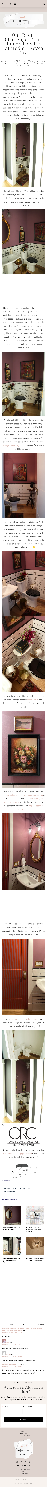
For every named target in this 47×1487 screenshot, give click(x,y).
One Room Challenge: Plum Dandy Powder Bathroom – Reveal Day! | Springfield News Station (22, 1329)
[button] (44, 4)
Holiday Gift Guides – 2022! (11, 1364)
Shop (23, 1471)
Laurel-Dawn (32, 699)
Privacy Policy (23, 1465)
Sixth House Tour (23, 1469)
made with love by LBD (23, 1483)
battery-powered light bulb (13, 445)
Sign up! (23, 1419)
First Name (27, 1406)
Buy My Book (23, 1473)
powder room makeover (29, 64)
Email (6, 1406)
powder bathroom (25, 64)
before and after (13, 62)
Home (23, 1431)
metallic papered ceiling (32, 794)
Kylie (7, 1342)
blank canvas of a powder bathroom (23, 1019)
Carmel (8, 1354)
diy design (29, 62)
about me (23, 1433)
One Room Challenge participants (17, 1153)
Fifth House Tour (23, 1435)
